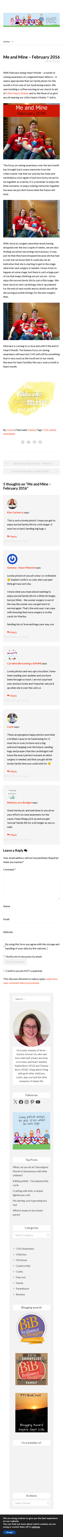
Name (6, 906)
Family (31, 429)
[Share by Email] (40, 442)
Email (6, 919)
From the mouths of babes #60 (30, 471)
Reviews (20, 1294)
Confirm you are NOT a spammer (23, 970)
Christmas (21, 1259)
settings (36, 1527)
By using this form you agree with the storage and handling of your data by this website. (32, 946)
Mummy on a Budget (19, 802)
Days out (21, 1277)
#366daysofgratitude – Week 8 (33, 463)
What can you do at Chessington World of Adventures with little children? (30, 1171)
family (52, 429)
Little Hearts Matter (17, 93)
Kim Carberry (15, 512)
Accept (9, 1532)
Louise (10, 429)
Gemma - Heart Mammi (21, 567)
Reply (13, 536)
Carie (10, 726)
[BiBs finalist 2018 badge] (31, 1328)
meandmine (9, 433)
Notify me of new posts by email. (24, 956)
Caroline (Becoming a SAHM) (24, 663)
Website (8, 931)
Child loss (21, 1254)
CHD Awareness (25, 1248)
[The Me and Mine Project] (31, 398)
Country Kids (23, 1265)
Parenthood (22, 1288)
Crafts (19, 1271)
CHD (45, 429)
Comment (9, 869)
